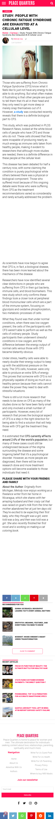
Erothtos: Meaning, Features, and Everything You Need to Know (31, 623)
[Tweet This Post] (13, 815)
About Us (14, 763)
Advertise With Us (14, 767)
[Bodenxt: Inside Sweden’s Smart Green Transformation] (7, 641)
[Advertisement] (27, 230)
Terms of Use (41, 769)
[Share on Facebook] (4, 815)
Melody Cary (18, 39)
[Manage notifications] (6, 813)
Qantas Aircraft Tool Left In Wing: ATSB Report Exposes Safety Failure (32, 709)
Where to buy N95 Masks (41, 773)
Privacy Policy (41, 765)
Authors (13, 771)
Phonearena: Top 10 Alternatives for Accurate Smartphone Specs (31, 695)
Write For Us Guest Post (41, 752)
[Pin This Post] (32, 815)
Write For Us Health (41, 756)
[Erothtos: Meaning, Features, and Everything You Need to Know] (7, 627)
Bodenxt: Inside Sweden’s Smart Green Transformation (30, 638)
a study (18, 111)
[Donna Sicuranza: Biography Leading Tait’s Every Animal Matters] (7, 612)
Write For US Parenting (41, 761)
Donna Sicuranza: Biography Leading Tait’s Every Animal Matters (32, 609)
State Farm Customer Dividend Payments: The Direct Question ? (30, 681)
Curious (14, 33)
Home (5, 33)
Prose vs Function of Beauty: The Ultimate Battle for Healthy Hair (31, 667)
